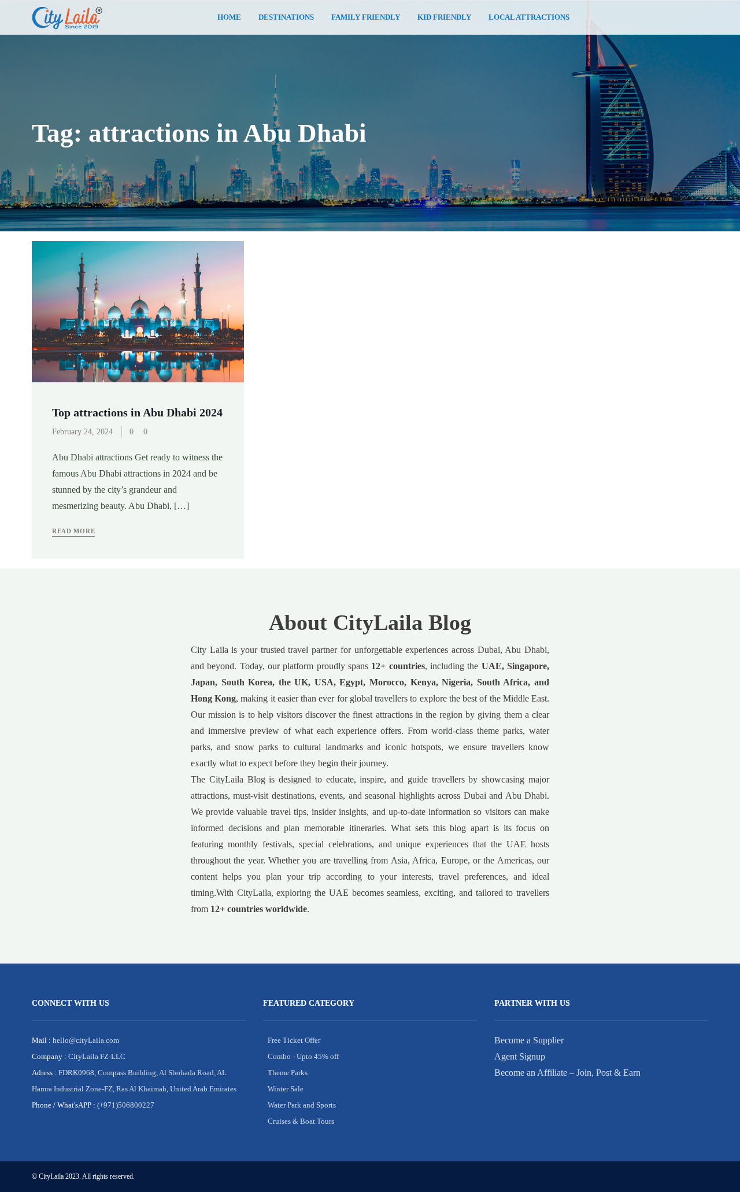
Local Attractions (529, 17)
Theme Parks (288, 1072)
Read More (73, 530)
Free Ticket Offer (294, 1040)
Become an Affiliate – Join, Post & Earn (567, 1072)
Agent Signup (519, 1056)
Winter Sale (286, 1088)
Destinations (286, 17)
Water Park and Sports (302, 1105)
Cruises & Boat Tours (301, 1121)
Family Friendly (365, 17)
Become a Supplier (529, 1040)
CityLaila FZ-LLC (95, 1056)
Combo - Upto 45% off (303, 1056)
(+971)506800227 (124, 1105)
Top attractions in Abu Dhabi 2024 (137, 412)
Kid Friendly (444, 17)
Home (229, 17)
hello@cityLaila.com (85, 1040)
